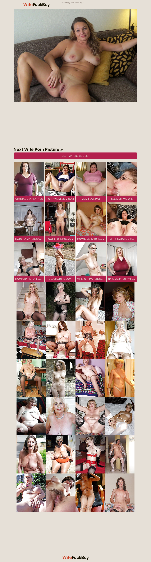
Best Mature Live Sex (75, 155)
